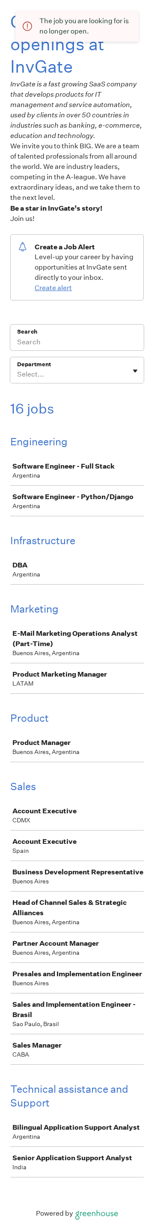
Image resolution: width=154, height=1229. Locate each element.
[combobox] (17, 374)
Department (34, 364)
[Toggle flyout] (135, 371)
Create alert (53, 288)
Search (27, 331)
